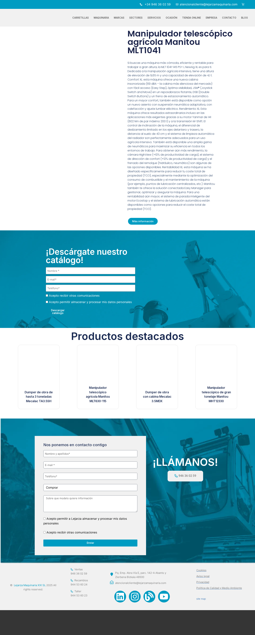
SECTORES (136, 17)
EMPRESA (211, 17)
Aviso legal (203, 576)
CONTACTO (229, 17)
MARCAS (119, 17)
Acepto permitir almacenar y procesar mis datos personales (90, 302)
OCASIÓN (171, 17)
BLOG (244, 17)
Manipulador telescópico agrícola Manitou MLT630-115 (98, 394)
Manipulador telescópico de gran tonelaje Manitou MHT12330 (216, 394)
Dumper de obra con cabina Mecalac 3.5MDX (157, 397)
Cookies (201, 570)
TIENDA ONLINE (191, 17)
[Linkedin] (120, 596)
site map (201, 598)
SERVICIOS (154, 17)
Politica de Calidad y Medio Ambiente (219, 588)
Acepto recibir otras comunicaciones (74, 295)
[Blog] (149, 596)
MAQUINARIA (101, 17)
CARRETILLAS (80, 17)
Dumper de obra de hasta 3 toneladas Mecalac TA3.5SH (39, 397)
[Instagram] (135, 596)
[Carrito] (242, 4)
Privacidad (202, 582)
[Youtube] (164, 596)
